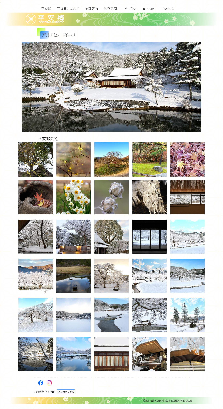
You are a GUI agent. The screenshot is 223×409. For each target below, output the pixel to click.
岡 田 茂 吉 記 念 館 (66, 391)
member (148, 8)
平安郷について (68, 8)
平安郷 (46, 8)
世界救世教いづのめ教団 (44, 391)
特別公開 (110, 8)
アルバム (129, 8)
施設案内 (91, 8)
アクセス (167, 8)
